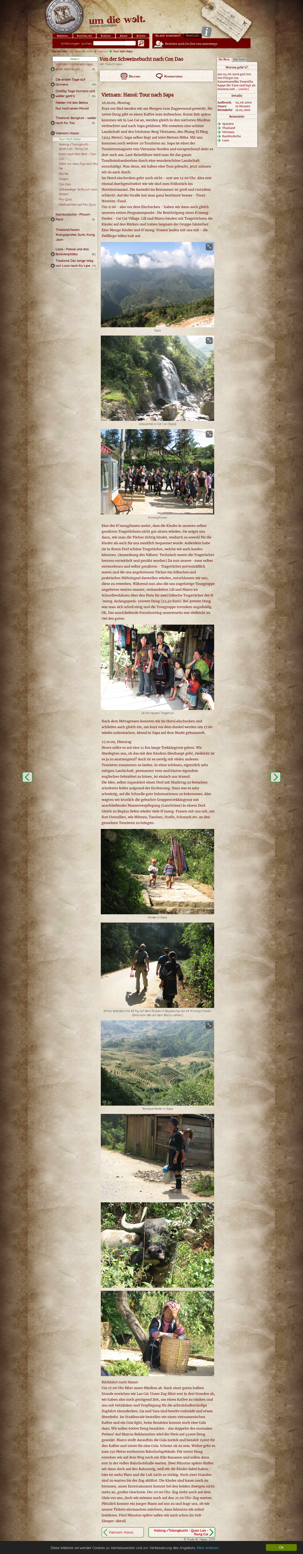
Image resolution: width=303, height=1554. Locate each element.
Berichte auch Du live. (191, 44)
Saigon (63, 179)
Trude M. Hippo (113, 64)
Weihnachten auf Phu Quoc (77, 204)
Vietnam (103, 51)
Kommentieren (173, 76)
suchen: (76, 43)
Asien (123, 36)
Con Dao (65, 184)
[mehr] (244, 89)
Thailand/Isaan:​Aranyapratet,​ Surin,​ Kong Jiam (75, 234)
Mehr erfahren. (208, 1548)
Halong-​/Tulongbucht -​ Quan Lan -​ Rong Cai (181, 1532)
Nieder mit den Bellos (72, 102)
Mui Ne (63, 174)
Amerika (62, 36)
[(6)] (53, 96)
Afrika (141, 36)
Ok (281, 1547)
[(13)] (53, 84)
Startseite (75, 51)
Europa (106, 36)
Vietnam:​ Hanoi (67, 133)
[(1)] (53, 69)
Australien (84, 36)
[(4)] (53, 266)
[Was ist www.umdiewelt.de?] (206, 31)
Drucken (134, 76)
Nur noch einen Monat (72, 108)
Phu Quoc (65, 199)
